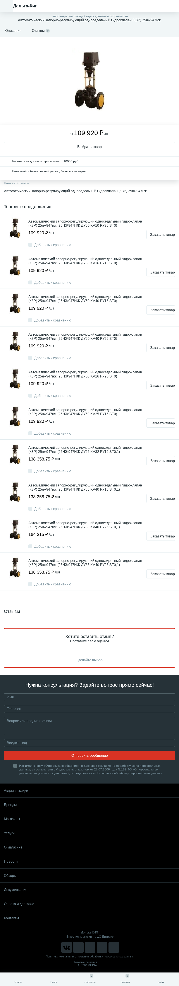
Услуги (9, 833)
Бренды (10, 805)
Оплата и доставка (19, 904)
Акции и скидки (16, 790)
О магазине (13, 847)
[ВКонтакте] (66, 947)
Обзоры (10, 875)
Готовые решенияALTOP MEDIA (85, 963)
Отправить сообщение (89, 755)
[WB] (102, 947)
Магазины (12, 819)
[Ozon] (113, 947)
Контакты (11, 918)
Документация (15, 890)
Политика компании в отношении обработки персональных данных (90, 956)
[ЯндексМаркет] (90, 947)
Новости (11, 861)
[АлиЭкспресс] (78, 947)
